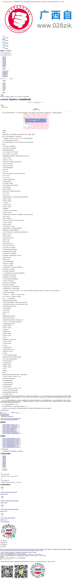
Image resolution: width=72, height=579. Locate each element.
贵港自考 (4, 89)
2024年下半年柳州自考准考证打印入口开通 (11, 441)
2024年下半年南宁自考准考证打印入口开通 (11, 440)
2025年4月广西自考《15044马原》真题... (10, 426)
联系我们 (30, 552)
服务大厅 (4, 66)
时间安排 (4, 464)
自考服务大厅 (5, 73)
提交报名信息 (3, 415)
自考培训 (4, 65)
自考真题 (4, 63)
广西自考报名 (12, 552)
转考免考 (4, 458)
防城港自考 (4, 87)
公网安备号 (6, 559)
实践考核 (4, 460)
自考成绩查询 (5, 76)
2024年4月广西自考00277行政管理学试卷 (10, 432)
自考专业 (4, 60)
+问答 (39, 109)
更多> (9, 484)
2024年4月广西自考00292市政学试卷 (10, 419)
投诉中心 (44, 561)
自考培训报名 (5, 74)
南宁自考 (4, 82)
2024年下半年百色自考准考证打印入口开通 (11, 447)
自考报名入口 (5, 75)
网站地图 (34, 552)
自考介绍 (4, 467)
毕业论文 (4, 459)
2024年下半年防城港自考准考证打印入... (10, 446)
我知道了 (36, 108)
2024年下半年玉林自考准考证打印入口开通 (11, 438)
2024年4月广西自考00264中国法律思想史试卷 (12, 418)
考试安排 (2, 95)
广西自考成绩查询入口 (7, 451)
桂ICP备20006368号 (21, 557)
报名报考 (2, 94)
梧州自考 (4, 85)
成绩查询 (4, 463)
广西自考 (2, 552)
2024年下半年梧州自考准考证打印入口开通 (11, 443)
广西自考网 (7, 96)
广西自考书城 (18, 552)
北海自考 (4, 86)
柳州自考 (4, 83)
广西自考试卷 (58, 112)
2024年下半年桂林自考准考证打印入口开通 (11, 442)
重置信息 (7, 415)
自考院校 (4, 62)
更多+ (3, 90)
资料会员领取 (5, 72)
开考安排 (4, 61)
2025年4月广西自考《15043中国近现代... (10, 425)
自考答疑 (4, 64)
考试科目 (4, 462)
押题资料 (4, 457)
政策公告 (4, 59)
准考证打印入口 (5, 70)
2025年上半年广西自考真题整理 (8, 429)
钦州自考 (4, 88)
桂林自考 (4, 84)
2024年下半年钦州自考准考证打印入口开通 (11, 439)
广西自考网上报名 (24, 552)
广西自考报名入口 (14, 451)
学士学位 (4, 461)
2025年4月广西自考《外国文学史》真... (10, 430)
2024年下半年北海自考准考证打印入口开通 (11, 445)
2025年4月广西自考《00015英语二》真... (10, 424)
